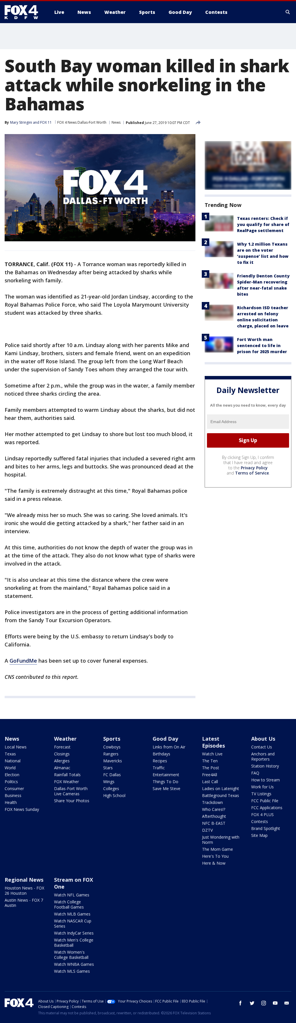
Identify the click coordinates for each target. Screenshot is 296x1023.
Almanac (62, 767)
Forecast (62, 747)
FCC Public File (264, 800)
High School (114, 795)
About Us (263, 738)
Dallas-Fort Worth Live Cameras (71, 791)
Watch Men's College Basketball (73, 942)
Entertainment (166, 774)
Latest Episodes (213, 742)
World (10, 767)
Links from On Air (169, 747)
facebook (240, 1003)
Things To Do (165, 781)
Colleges (111, 788)
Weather (65, 738)
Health (11, 802)
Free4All (209, 774)
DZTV (207, 830)
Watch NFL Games (71, 895)
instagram (263, 1003)
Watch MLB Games (72, 914)
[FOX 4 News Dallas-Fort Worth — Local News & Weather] (24, 12)
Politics (11, 781)
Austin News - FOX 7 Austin (24, 902)
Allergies (62, 760)
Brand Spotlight (265, 828)
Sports (111, 738)
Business (13, 795)
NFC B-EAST (213, 823)
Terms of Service (252, 473)
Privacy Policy (254, 467)
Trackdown (212, 802)
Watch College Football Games (69, 904)
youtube (275, 1003)
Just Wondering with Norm (220, 839)
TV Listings (261, 793)
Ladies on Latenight (220, 788)
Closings (62, 754)
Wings (108, 781)
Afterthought (214, 816)
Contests (259, 821)
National (13, 760)
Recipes (160, 760)
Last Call (210, 781)
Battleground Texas (220, 795)
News (116, 122)
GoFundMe (23, 660)
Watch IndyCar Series (74, 933)
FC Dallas (112, 774)
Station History (265, 766)
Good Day (165, 738)
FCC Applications (266, 807)
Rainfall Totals (67, 774)
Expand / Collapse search (287, 12)
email (286, 1003)
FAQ (255, 773)
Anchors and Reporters (263, 756)
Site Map (259, 835)
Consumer (14, 788)
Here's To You (215, 856)
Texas (10, 754)
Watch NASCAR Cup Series (72, 923)
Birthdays (161, 754)
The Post (210, 767)
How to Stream (265, 780)
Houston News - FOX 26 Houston (24, 890)
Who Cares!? (213, 809)
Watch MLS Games (72, 971)
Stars (108, 767)
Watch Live (212, 754)
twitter (252, 1003)
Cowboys (112, 747)
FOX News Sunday (22, 809)
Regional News (24, 879)
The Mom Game (217, 849)
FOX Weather (66, 781)
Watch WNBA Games (74, 964)
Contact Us (261, 747)
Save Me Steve (166, 788)
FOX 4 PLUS (262, 814)
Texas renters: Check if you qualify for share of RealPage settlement (263, 224)
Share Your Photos (71, 800)
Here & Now (213, 863)
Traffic (159, 767)
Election (12, 774)
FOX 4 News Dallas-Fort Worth (81, 122)
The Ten (210, 760)
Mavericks (112, 760)
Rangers (111, 754)
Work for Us (262, 787)
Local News (16, 747)
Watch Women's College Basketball (71, 954)
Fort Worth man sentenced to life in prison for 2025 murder (262, 345)
